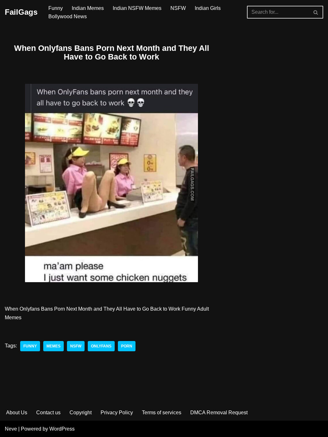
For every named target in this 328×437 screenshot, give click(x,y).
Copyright (81, 412)
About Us (16, 412)
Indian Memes (88, 8)
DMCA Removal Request (219, 412)
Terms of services (161, 412)
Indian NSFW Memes (137, 8)
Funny (55, 8)
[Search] (316, 12)
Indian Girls (208, 8)
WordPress (62, 429)
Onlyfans (101, 346)
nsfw (75, 346)
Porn (126, 346)
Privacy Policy (117, 412)
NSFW (178, 8)
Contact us (48, 412)
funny (30, 346)
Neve (11, 429)
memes (53, 346)
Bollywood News (67, 16)
